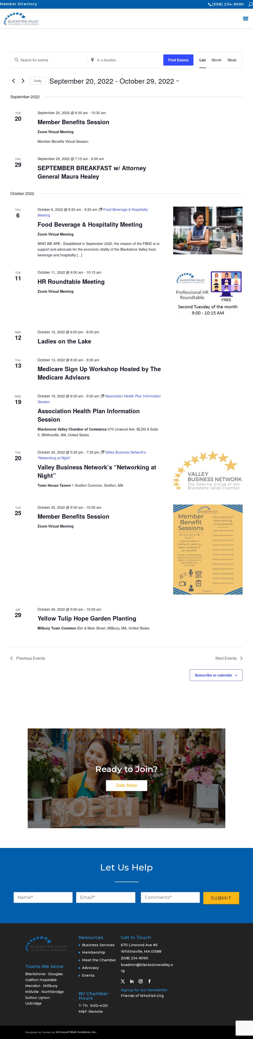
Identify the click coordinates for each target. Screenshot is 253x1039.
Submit (221, 898)
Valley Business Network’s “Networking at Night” (97, 471)
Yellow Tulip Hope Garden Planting (87, 618)
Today (38, 80)
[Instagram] (143, 981)
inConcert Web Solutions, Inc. (76, 1032)
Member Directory (18, 4)
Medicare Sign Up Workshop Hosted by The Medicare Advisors (99, 372)
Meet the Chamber (99, 960)
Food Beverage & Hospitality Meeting (90, 224)
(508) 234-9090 (228, 4)
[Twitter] (125, 981)
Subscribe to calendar (213, 675)
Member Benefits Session (73, 122)
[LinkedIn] (134, 981)
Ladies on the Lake (64, 341)
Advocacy (90, 968)
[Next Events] (23, 81)
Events (88, 975)
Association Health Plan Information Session (89, 415)
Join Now (126, 785)
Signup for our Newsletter (144, 990)
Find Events (178, 59)
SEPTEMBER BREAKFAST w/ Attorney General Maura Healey (92, 172)
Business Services (98, 945)
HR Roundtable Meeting (71, 281)
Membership (93, 952)
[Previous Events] (13, 81)
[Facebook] (151, 981)
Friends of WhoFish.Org (142, 995)
